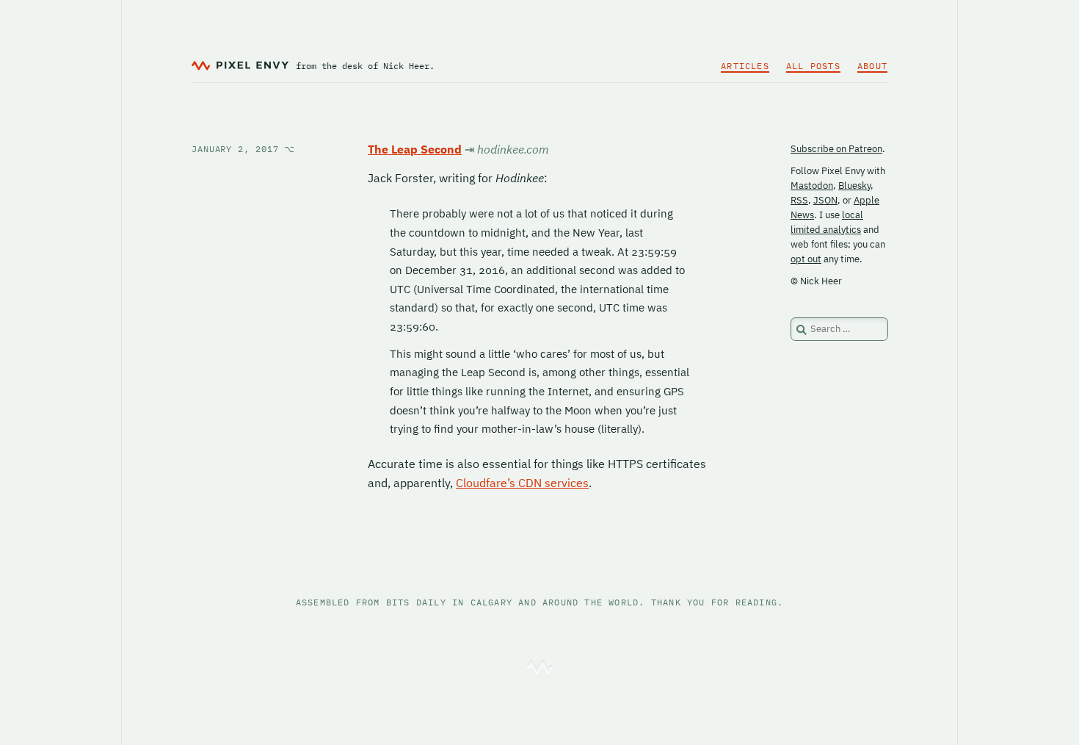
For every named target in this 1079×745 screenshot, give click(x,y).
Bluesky (854, 185)
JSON (825, 200)
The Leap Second (415, 149)
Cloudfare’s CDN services (522, 482)
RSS (799, 200)
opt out (806, 259)
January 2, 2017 (243, 148)
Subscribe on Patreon (836, 149)
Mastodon (812, 185)
